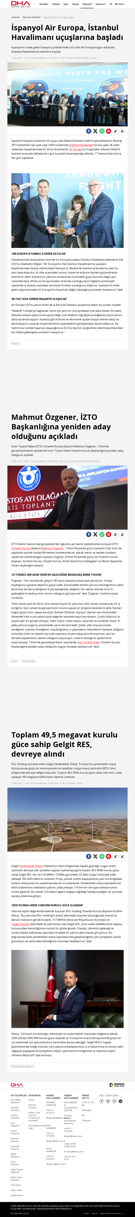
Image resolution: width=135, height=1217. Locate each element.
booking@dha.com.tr (74, 1151)
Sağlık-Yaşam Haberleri (17, 1171)
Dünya (75, 4)
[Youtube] (120, 1101)
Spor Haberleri (15, 1124)
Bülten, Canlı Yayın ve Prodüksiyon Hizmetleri (34, 1116)
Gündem (43, 4)
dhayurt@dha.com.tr (56, 1141)
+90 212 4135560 (50, 1134)
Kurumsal (100, 4)
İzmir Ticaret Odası (22, 446)
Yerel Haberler (15, 1163)
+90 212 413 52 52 (69, 1158)
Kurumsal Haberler (15, 1147)
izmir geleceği (28, 661)
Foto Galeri (16, 1185)
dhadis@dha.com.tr (73, 1136)
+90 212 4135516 (50, 1157)
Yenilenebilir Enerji (65, 764)
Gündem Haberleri (15, 1109)
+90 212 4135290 (68, 1130)
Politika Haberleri (15, 1116)
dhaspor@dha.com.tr (56, 1164)
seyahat (15, 343)
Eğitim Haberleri (15, 1155)
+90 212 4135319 (50, 1111)
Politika (56, 4)
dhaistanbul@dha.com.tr (57, 1118)
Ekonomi (87, 4)
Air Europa (87, 47)
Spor (65, 4)
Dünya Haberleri (15, 1132)
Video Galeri (16, 1190)
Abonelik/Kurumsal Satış (37, 1127)
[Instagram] (114, 1101)
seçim (14, 661)
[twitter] (108, 1101)
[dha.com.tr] (21, 1085)
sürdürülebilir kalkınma (22, 1066)
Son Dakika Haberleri (16, 1101)
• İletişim (94, 1213)
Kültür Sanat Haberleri (16, 1178)
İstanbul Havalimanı (23, 51)
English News (17, 1195)
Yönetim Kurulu (53, 446)
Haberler (15, 17)
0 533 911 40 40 (88, 1103)
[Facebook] (102, 1101)
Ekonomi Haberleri (31, 17)
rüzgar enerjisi (20, 924)
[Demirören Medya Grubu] (117, 1085)
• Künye (86, 1213)
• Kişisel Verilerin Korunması (110, 1213)
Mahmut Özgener (85, 446)
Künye (31, 1100)
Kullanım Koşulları (32, 1106)
